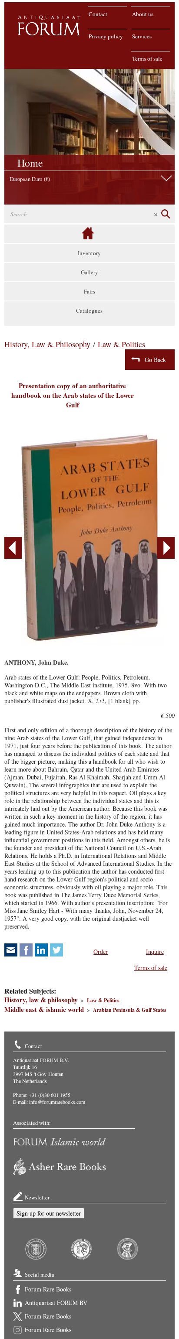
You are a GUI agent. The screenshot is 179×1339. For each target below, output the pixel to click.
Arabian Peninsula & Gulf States (129, 1010)
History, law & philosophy (41, 999)
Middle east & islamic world (44, 1009)
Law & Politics (121, 344)
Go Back (155, 359)
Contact (98, 14)
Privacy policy (106, 36)
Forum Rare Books (48, 1289)
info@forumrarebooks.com (57, 1101)
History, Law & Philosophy (47, 344)
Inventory (89, 253)
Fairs (89, 291)
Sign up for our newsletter (49, 1213)
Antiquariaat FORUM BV (56, 1302)
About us (142, 14)
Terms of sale (147, 58)
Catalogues (89, 310)
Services (142, 36)
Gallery (89, 272)
